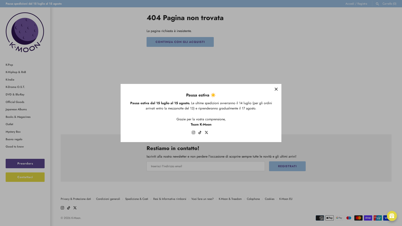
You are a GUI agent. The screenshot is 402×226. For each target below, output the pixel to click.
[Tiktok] (200, 133)
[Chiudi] (276, 89)
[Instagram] (193, 133)
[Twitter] (206, 133)
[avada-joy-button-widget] (392, 216)
